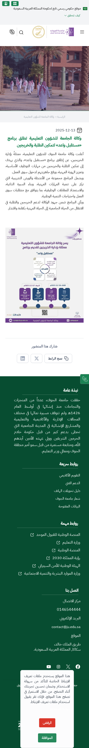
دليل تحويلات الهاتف (67, 490)
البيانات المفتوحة (69, 506)
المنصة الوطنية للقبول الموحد (58, 534)
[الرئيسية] (53, 32)
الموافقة (47, 737)
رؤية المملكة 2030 (66, 558)
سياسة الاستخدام (60, 709)
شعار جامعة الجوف (68, 498)
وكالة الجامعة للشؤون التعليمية (39, 117)
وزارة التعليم (71, 542)
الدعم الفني (72, 483)
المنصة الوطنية (69, 550)
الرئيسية (61, 117)
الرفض (47, 722)
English (12, 32)
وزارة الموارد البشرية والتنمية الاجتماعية (52, 573)
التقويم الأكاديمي (69, 475)
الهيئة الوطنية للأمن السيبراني (59, 565)
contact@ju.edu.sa (66, 627)
